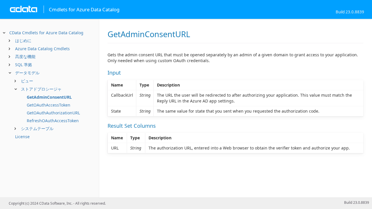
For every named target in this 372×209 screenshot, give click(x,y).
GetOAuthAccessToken (48, 105)
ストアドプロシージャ (41, 89)
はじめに (23, 40)
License (22, 136)
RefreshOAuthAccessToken (53, 120)
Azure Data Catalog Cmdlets (42, 48)
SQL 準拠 (23, 64)
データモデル (27, 72)
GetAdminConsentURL (49, 97)
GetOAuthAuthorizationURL (53, 113)
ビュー (27, 81)
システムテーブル (37, 128)
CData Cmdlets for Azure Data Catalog (46, 32)
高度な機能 (25, 56)
